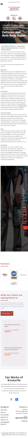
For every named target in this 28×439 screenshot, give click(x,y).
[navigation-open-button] (2, 4)
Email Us (24, 421)
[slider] (7, 331)
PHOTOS (3, 412)
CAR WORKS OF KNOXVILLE (10, 25)
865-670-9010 (21, 55)
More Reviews (6, 313)
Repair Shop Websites (18, 433)
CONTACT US (5, 420)
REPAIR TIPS (4, 417)
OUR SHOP (4, 410)
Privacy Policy (22, 434)
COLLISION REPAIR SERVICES (11, 29)
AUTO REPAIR (5, 415)
